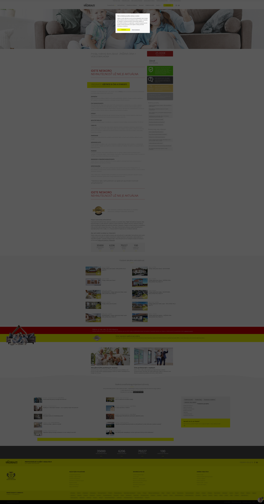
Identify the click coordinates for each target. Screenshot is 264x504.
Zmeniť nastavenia (136, 29)
